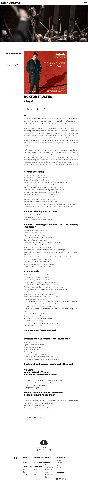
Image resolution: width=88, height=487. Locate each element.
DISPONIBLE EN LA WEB (33, 417)
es (15, 458)
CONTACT (60, 473)
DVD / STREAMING (14, 64)
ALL (19, 58)
